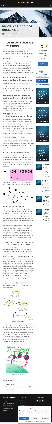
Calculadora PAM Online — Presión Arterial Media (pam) (46, 199)
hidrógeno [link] (28, 157)
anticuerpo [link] (26, 211)
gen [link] (18, 259)
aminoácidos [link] (20, 56)
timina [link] (8, 270)
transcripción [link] (7, 249)
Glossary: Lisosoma (10, 384)
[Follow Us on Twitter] (40, 401)
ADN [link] (13, 53)
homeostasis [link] (6, 228)
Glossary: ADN (9, 382)
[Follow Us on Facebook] (37, 401)
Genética (21, 400)
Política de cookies (28, 421)
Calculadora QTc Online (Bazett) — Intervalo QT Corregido (42, 154)
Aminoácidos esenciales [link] (15, 77)
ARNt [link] (15, 324)
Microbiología (22, 402)
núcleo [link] (15, 285)
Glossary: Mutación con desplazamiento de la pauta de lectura (19, 386)
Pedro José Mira (9, 33)
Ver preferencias (45, 418)
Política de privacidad (36, 421)
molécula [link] (13, 184)
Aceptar (24, 418)
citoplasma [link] (10, 287)
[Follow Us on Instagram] (43, 401)
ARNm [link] (23, 321)
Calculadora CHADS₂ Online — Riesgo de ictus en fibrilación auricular (46, 168)
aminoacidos (15, 377)
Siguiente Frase (42, 63)
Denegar (35, 418)
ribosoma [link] (24, 330)
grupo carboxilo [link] (12, 157)
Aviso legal (42, 421)
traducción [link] (14, 249)
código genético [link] (15, 343)
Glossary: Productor (10, 389)
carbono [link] (24, 155)
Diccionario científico (42, 80)
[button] (49, 408)
